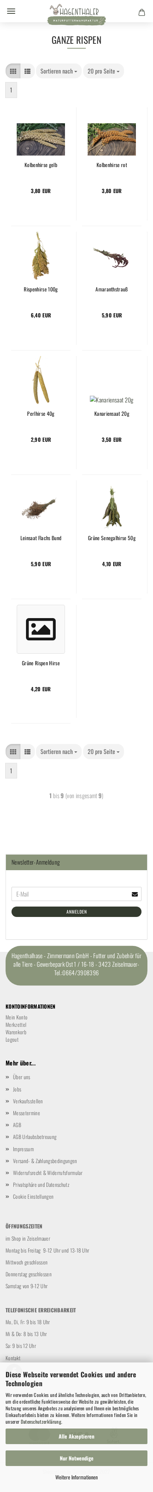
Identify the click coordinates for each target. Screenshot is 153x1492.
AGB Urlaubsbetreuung (34, 1136)
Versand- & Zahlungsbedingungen (45, 1161)
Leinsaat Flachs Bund (40, 538)
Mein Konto (16, 1017)
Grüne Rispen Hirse (41, 663)
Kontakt (13, 1358)
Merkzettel (16, 1024)
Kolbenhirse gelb (41, 165)
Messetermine (26, 1113)
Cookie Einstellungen (33, 1196)
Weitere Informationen (76, 1477)
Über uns (21, 1077)
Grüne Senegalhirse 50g (112, 538)
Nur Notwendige (77, 1458)
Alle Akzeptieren (76, 1436)
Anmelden (76, 911)
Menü (11, 11)
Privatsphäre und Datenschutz (41, 1184)
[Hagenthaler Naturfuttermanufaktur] (76, 16)
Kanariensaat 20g (111, 413)
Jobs (17, 1089)
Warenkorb (16, 1032)
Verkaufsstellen (28, 1101)
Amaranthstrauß (111, 289)
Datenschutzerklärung (41, 1421)
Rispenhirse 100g (41, 289)
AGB (17, 1125)
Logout (12, 1039)
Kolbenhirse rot (112, 165)
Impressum (23, 1149)
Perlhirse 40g (40, 413)
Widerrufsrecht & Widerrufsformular (47, 1172)
